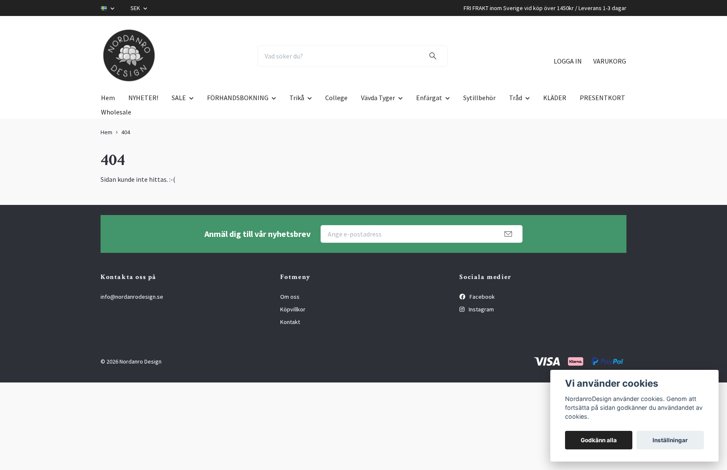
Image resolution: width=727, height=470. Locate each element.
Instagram (480, 309)
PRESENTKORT (602, 97)
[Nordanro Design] (129, 56)
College (336, 97)
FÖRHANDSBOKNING (237, 97)
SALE (179, 97)
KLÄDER (554, 97)
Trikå (296, 97)
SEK (135, 8)
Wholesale (116, 112)
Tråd (515, 97)
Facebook (481, 296)
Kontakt (290, 322)
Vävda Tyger (378, 97)
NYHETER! (143, 97)
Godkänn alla (599, 440)
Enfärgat (429, 97)
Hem (108, 97)
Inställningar (670, 440)
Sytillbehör (479, 97)
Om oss (290, 296)
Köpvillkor (292, 309)
